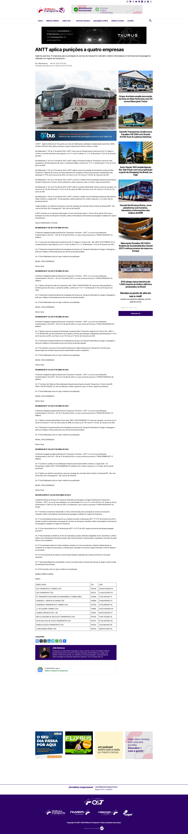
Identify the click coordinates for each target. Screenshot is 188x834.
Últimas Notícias (52, 21)
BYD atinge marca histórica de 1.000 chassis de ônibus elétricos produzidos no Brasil (135, 284)
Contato (130, 21)
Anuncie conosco (83, 21)
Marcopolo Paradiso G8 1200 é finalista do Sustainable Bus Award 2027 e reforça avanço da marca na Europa (136, 247)
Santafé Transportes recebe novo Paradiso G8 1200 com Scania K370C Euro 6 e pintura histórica (135, 134)
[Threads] (142, 1)
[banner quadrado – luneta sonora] (109, 745)
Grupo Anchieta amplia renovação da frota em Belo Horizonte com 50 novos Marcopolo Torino (135, 99)
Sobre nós (66, 21)
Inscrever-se (135, 313)
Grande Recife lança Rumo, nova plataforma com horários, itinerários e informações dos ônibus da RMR (135, 209)
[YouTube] (136, 1)
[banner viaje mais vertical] (139, 745)
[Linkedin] (139, 1)
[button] (71, 21)
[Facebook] (130, 1)
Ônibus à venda (117, 21)
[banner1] (76, 136)
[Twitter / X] (133, 1)
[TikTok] (145, 1)
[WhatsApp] (151, 1)
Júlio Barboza (43, 63)
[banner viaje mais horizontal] (107, 9)
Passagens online (101, 21)
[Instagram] (127, 1)
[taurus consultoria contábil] (94, 35)
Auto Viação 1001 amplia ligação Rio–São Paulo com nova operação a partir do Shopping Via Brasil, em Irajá (135, 171)
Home (40, 21)
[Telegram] (148, 1)
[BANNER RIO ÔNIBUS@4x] (49, 745)
